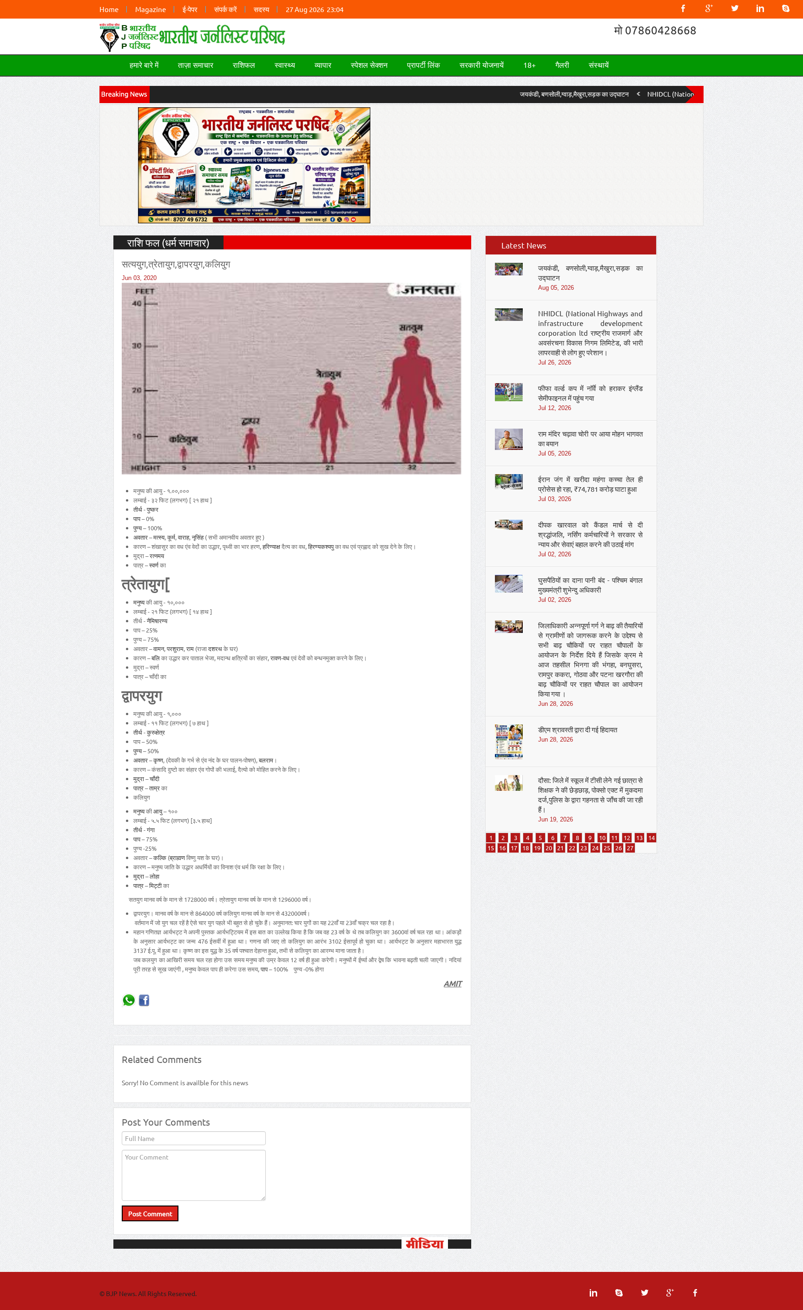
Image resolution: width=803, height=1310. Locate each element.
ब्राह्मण (177, 857)
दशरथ (215, 648)
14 (651, 837)
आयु (157, 811)
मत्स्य (159, 537)
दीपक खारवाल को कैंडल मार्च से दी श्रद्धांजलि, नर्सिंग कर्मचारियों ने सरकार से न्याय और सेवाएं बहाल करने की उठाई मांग (590, 534)
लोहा (154, 876)
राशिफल (244, 64)
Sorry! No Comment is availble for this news (185, 1082)
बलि (155, 658)
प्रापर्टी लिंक (423, 64)
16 (502, 848)
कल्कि (159, 857)
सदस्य (261, 9)
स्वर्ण (153, 565)
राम (190, 648)
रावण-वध (280, 658)
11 (614, 837)
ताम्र (154, 788)
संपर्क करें (225, 9)
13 (639, 837)
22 (572, 848)
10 (602, 837)
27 (630, 848)
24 (595, 848)
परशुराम (175, 648)
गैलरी (562, 64)
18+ (529, 64)
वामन (158, 648)
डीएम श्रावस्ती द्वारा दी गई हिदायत (577, 729)
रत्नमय (157, 556)
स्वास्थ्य (285, 64)
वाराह (183, 537)
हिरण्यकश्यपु (321, 546)
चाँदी (154, 778)
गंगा (151, 830)
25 (607, 848)
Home (108, 9)
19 (537, 848)
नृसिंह (198, 537)
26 (618, 848)
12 (627, 837)
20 (549, 848)
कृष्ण (158, 760)
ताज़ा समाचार (195, 64)
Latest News (523, 245)
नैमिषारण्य (157, 621)
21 (560, 848)
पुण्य (137, 528)
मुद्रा (138, 778)
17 (514, 848)
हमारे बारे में (144, 64)
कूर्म (171, 537)
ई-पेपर (190, 9)
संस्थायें (599, 64)
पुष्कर (152, 509)
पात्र (138, 788)
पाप (136, 518)
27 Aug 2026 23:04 (314, 9)
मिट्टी (155, 885)
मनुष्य (139, 602)
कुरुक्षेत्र (156, 732)
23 (583, 848)
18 (525, 848)
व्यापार (323, 64)
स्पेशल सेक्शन (369, 64)
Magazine (150, 9)
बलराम (266, 760)
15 (490, 848)
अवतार (140, 537)
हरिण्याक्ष (271, 546)
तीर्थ (137, 509)
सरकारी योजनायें (482, 64)
